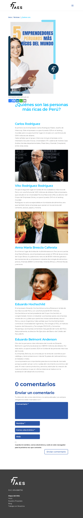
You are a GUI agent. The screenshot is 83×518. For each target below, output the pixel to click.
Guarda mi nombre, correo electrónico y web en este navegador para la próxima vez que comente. (40, 446)
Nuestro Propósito (15, 501)
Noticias (16, 17)
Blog (10, 503)
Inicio (10, 17)
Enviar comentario (56, 452)
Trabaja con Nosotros (16, 506)
